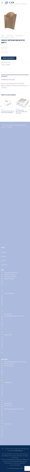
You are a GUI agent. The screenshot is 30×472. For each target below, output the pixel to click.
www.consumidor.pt (15, 465)
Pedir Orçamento (9, 58)
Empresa (3, 252)
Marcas (3, 260)
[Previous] (1, 109)
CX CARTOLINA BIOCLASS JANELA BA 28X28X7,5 (21, 111)
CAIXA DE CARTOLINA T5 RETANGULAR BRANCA (7, 111)
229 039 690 (8, 403)
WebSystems (18, 450)
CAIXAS (12, 37)
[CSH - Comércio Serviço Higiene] (16, 3)
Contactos (4, 264)
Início (2, 35)
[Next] (29, 109)
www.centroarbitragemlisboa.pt (15, 461)
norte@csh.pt (8, 382)
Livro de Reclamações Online (15, 468)
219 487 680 (8, 314)
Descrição (4, 76)
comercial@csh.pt (9, 293)
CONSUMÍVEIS (10, 35)
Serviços (3, 256)
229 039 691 (7, 405)
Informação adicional (8, 79)
